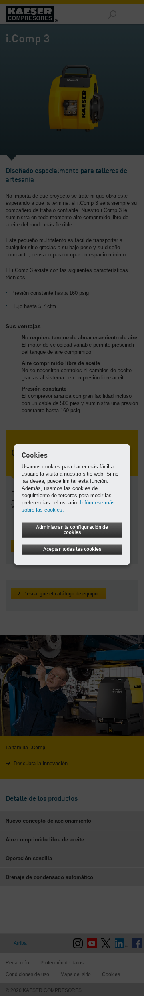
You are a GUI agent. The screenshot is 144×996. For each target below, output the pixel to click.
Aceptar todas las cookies (72, 549)
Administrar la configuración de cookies (72, 530)
